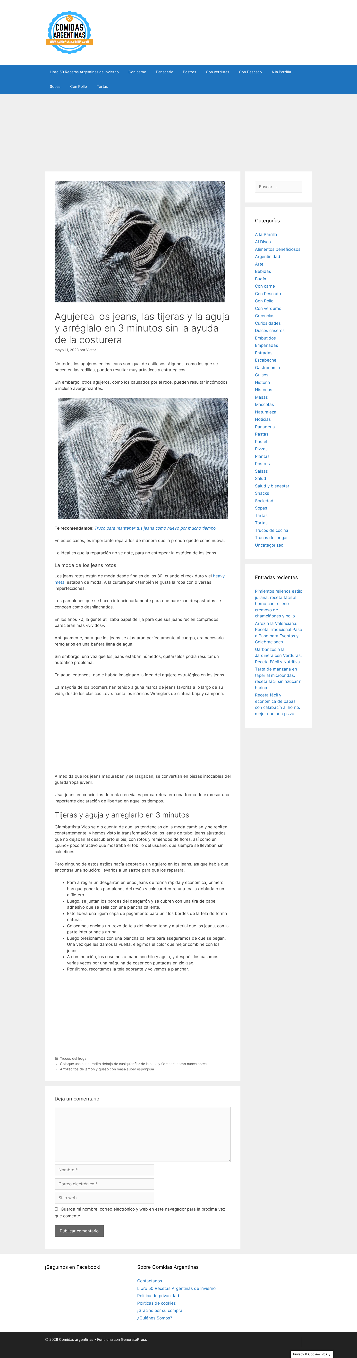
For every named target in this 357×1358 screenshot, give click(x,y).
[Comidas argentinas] (69, 32)
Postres (189, 72)
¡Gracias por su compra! (160, 1310)
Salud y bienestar (272, 486)
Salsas (261, 471)
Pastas (261, 434)
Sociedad (264, 500)
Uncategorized (269, 545)
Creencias (264, 315)
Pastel (261, 441)
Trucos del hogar (74, 1058)
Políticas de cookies (156, 1303)
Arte (259, 264)
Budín (260, 278)
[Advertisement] (178, 130)
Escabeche (265, 360)
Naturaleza (265, 412)
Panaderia (164, 72)
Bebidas (263, 271)
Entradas (263, 352)
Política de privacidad (158, 1295)
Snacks (262, 493)
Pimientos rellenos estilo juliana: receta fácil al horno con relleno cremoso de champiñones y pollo (278, 603)
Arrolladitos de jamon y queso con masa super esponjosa (107, 1069)
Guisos (261, 374)
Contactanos (149, 1280)
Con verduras (217, 72)
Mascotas (264, 404)
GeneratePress (134, 1339)
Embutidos (265, 338)
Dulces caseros (270, 330)
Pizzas (261, 448)
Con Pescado (250, 72)
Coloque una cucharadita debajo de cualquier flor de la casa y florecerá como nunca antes (133, 1064)
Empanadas (266, 345)
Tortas (102, 86)
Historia (262, 382)
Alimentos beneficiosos (277, 249)
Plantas (262, 456)
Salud (260, 478)
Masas (261, 397)
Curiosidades (268, 323)
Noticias (263, 419)
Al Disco (263, 241)
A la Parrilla (281, 72)
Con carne (137, 72)
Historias (263, 389)
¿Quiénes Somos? (154, 1318)
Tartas (261, 515)
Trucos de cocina (271, 530)
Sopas (55, 86)
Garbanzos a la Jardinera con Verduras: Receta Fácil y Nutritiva (278, 655)
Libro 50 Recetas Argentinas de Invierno (84, 72)
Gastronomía (267, 367)
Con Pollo (78, 86)
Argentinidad (267, 256)
